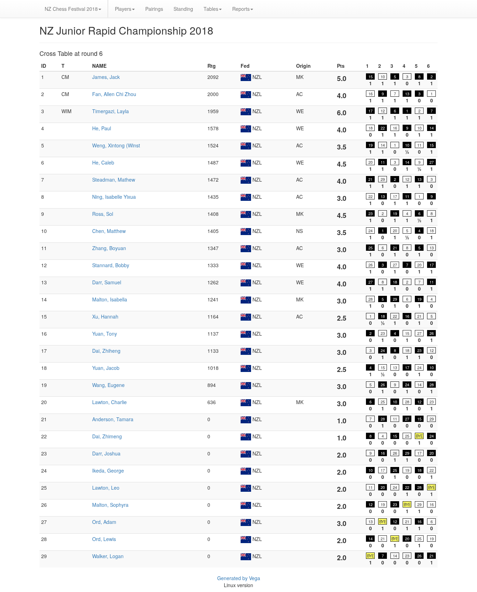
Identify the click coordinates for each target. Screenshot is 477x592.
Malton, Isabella (109, 299)
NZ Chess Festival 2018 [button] (71, 8)
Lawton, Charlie (109, 402)
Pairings (154, 8)
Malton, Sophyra (110, 504)
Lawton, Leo (105, 487)
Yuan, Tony (104, 333)
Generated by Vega (238, 578)
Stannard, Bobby (110, 265)
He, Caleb (103, 162)
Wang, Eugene (108, 384)
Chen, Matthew (109, 230)
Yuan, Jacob (105, 367)
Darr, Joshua (106, 453)
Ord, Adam (104, 521)
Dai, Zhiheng (106, 350)
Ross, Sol (102, 213)
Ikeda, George (108, 470)
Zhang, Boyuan (109, 247)
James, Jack (106, 76)
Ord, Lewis (104, 538)
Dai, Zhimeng (107, 436)
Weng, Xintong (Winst (116, 145)
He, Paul (101, 128)
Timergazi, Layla (110, 111)
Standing (183, 8)
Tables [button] (211, 8)
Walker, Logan (108, 556)
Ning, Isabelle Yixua (114, 196)
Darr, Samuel (106, 282)
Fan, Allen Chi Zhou (114, 93)
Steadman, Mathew (113, 179)
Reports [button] (241, 8)
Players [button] (123, 8)
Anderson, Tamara (112, 419)
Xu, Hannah (105, 316)
